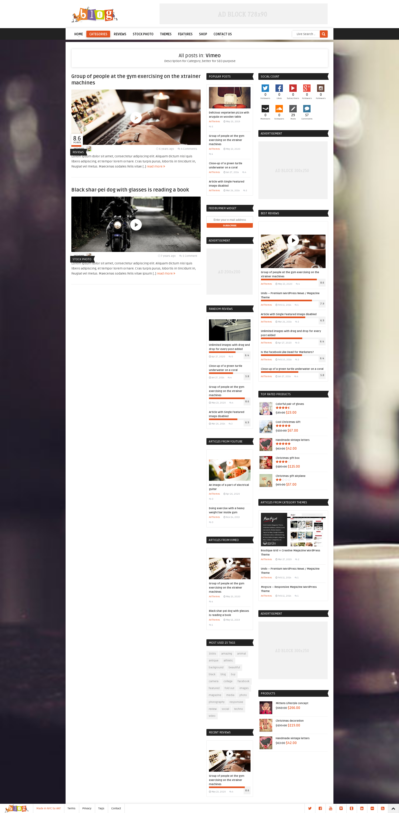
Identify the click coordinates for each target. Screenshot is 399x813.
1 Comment (190, 256)
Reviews (120, 34)
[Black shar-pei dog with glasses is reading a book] (136, 251)
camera (213, 681)
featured (214, 688)
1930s (212, 653)
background (216, 667)
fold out (229, 688)
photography (216, 702)
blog (223, 674)
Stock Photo (143, 34)
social (225, 709)
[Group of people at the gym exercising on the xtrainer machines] (136, 144)
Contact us (223, 34)
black (212, 674)
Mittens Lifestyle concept (292, 703)
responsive (236, 702)
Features (185, 34)
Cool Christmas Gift (288, 422)
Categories (98, 34)
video (212, 715)
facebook (243, 681)
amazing (226, 653)
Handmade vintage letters (293, 440)
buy (233, 674)
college (228, 681)
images (244, 688)
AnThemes (214, 121)
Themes (166, 34)
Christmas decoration (290, 721)
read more (155, 166)
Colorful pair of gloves (290, 404)
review (213, 709)
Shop (203, 34)
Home (78, 34)
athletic (228, 660)
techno (238, 709)
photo (243, 695)
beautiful (234, 667)
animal (241, 653)
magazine (215, 695)
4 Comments (189, 149)
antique (213, 660)
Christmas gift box (287, 458)
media (230, 695)
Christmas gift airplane (290, 476)
